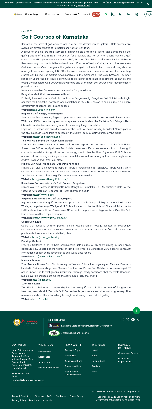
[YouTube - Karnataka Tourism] (133, 319)
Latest (95, 350)
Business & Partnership (78, 14)
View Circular (83, 5)
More (94, 371)
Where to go (32, 14)
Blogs (94, 355)
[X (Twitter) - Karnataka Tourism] (127, 319)
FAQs (49, 396)
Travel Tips (70, 355)
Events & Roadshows (49, 367)
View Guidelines (114, 2)
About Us (47, 400)
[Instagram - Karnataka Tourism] (122, 319)
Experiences (44, 356)
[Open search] (106, 14)
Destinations (44, 351)
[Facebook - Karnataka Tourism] (138, 319)
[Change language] (136, 14)
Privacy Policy (19, 400)
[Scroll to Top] (136, 310)
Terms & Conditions (21, 396)
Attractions (44, 362)
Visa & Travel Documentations (73, 373)
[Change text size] (128, 14)
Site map (39, 396)
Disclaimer (61, 396)
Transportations (73, 366)
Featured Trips (72, 350)
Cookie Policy (76, 396)
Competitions (98, 361)
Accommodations (73, 361)
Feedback (34, 400)
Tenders (96, 366)
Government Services (129, 353)
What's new (52, 14)
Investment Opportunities (125, 360)
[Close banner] (148, 4)
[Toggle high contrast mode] (120, 14)
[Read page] (113, 14)
